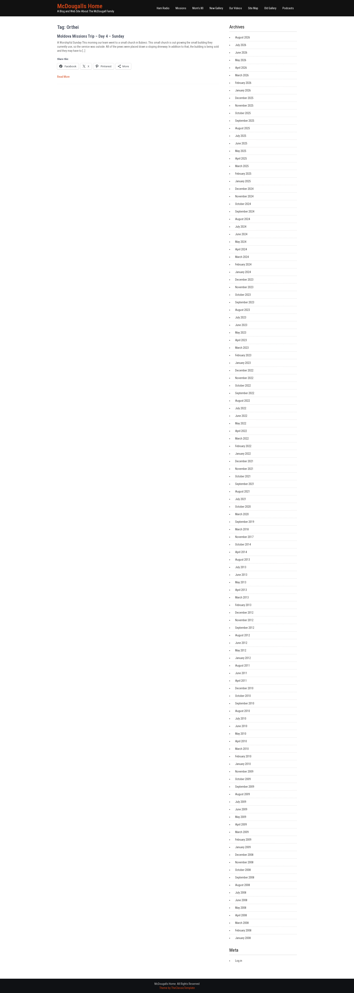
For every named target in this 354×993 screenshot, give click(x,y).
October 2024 (243, 204)
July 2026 (240, 45)
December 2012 (244, 612)
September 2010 (244, 703)
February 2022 (243, 446)
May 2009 (240, 817)
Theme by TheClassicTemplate (177, 988)
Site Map (253, 8)
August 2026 (242, 37)
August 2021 (242, 491)
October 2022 (243, 385)
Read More (63, 76)
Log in (238, 960)
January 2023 (243, 362)
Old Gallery (270, 8)
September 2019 (244, 521)
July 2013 (240, 567)
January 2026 (243, 90)
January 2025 (243, 181)
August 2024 (242, 219)
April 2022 (241, 431)
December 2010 (244, 688)
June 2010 (241, 726)
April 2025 (241, 158)
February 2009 (243, 839)
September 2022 (244, 393)
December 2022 (244, 370)
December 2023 (244, 279)
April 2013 (241, 590)
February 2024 (243, 264)
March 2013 (242, 597)
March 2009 (242, 832)
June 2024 (241, 234)
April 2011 (241, 680)
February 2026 (243, 82)
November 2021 (244, 468)
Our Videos (235, 8)
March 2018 (242, 529)
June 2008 (241, 900)
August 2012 (242, 635)
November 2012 (244, 620)
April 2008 (241, 915)
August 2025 (242, 128)
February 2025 (243, 173)
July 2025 (240, 135)
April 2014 (241, 552)
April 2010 (241, 741)
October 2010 (243, 695)
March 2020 (242, 514)
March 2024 (242, 257)
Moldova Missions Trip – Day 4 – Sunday (90, 36)
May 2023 (240, 332)
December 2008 (244, 854)
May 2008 (240, 907)
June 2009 (241, 809)
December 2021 (244, 461)
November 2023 (244, 287)
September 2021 (244, 484)
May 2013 (240, 582)
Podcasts (288, 8)
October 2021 (243, 476)
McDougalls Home (79, 6)
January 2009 (243, 847)
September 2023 (244, 302)
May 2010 (240, 733)
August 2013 (242, 559)
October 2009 (243, 779)
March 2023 (242, 347)
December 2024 (244, 188)
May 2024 (240, 241)
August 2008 (242, 885)
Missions (181, 8)
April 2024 (241, 249)
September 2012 (244, 627)
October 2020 (243, 506)
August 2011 (242, 665)
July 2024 (240, 226)
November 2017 (244, 537)
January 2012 (243, 658)
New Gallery (216, 8)
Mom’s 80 (197, 8)
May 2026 (240, 60)
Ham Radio (163, 8)
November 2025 (244, 105)
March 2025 (242, 166)
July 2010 (240, 718)
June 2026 (241, 52)
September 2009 (244, 786)
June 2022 (241, 415)
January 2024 (243, 272)
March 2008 (242, 922)
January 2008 (243, 938)
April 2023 (241, 340)
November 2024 (244, 196)
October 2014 (243, 544)
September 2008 (244, 877)
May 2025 (240, 151)
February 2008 (243, 930)
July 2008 (240, 892)
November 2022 (244, 378)
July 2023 (240, 317)
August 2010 (242, 711)
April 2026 (241, 67)
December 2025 (244, 98)
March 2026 (242, 75)
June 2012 (241, 642)
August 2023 (242, 310)
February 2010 (243, 756)
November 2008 (244, 862)
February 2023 (243, 355)
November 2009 (244, 771)
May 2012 (240, 650)
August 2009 (242, 794)
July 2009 (240, 801)
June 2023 (241, 325)
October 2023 (243, 294)
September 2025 (244, 120)
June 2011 (241, 673)
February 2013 (243, 605)
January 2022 (243, 453)
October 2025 (243, 113)
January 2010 (243, 764)
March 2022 (242, 438)
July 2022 (240, 408)
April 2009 (241, 824)
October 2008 (243, 870)
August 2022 (242, 400)
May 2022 (240, 423)
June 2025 (241, 143)
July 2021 (240, 499)
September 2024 (244, 211)
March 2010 (242, 748)
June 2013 (241, 574)
